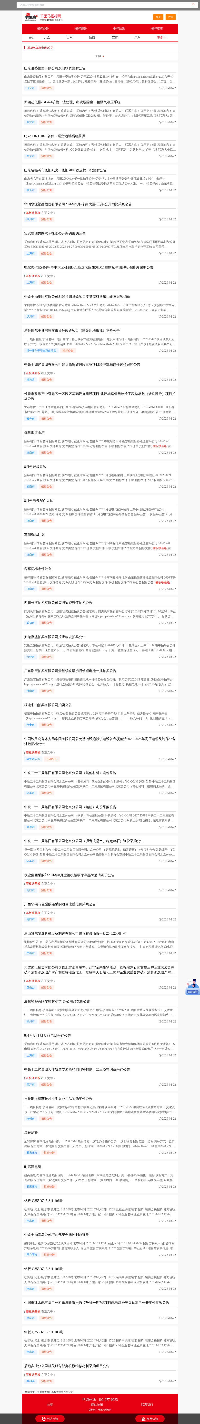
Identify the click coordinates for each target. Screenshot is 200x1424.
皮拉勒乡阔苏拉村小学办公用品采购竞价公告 (58, 1099)
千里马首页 (43, 1392)
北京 (47, 37)
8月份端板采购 (35, 467)
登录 (158, 17)
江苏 (115, 37)
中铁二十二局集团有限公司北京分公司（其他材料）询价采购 (70, 773)
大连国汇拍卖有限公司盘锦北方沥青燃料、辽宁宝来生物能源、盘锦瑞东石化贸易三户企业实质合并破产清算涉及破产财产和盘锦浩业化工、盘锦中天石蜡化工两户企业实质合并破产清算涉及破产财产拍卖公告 (99, 972)
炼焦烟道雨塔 (34, 432)
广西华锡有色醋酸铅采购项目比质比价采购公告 (60, 904)
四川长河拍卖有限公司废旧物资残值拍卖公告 (58, 603)
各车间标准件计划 (37, 569)
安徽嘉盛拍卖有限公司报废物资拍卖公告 (55, 637)
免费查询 (152, 1419)
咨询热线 (100, 1400)
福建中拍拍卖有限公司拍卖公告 (48, 705)
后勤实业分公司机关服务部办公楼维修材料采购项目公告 (67, 1366)
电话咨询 (52, 1419)
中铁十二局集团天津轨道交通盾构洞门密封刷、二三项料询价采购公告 (77, 1069)
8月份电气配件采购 (38, 501)
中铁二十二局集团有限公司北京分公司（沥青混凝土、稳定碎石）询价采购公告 (84, 841)
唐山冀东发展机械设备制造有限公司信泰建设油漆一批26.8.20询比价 (75, 933)
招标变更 (157, 28)
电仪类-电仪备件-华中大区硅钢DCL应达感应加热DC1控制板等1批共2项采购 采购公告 (88, 267)
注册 (170, 17)
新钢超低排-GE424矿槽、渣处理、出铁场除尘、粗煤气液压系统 (72, 102)
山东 (69, 37)
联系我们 (147, 1404)
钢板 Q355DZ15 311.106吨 (43, 1201)
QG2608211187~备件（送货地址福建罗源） (56, 136)
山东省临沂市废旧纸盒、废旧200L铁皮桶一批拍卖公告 (65, 170)
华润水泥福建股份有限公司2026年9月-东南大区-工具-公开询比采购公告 (78, 204)
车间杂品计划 (34, 535)
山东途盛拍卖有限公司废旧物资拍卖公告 (55, 68)
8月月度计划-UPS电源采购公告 (47, 1035)
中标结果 (119, 28)
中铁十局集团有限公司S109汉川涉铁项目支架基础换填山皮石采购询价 (77, 297)
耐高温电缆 (32, 1167)
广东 (137, 37)
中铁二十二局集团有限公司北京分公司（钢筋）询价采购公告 (70, 807)
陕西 (92, 37)
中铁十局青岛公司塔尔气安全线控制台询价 (56, 1235)
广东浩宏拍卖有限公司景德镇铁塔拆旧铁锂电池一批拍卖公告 (70, 671)
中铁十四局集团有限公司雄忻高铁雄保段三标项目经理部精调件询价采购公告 (82, 364)
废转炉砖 (31, 1133)
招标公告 (43, 28)
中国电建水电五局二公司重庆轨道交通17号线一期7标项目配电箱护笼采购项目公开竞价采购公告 (96, 1303)
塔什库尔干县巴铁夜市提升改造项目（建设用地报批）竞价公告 (72, 330)
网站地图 (97, 1404)
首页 (50, 1404)
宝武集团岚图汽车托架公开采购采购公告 (55, 233)
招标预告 (81, 28)
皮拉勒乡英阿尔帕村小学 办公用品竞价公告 (57, 1001)
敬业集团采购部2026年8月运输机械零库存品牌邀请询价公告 (69, 875)
